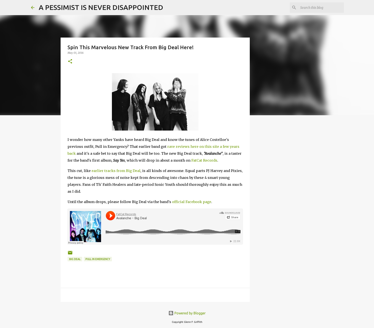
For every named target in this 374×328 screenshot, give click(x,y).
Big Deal (75, 259)
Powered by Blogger (190, 313)
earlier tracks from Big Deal (116, 171)
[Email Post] (70, 254)
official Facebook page (191, 202)
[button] (70, 62)
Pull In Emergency (97, 259)
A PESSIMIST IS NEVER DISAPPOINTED (101, 7)
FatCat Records (204, 160)
